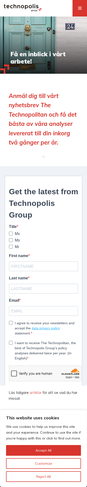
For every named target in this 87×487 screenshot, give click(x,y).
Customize (43, 463)
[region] (43, 448)
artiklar (36, 392)
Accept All (43, 450)
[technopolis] (22, 10)
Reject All (43, 476)
